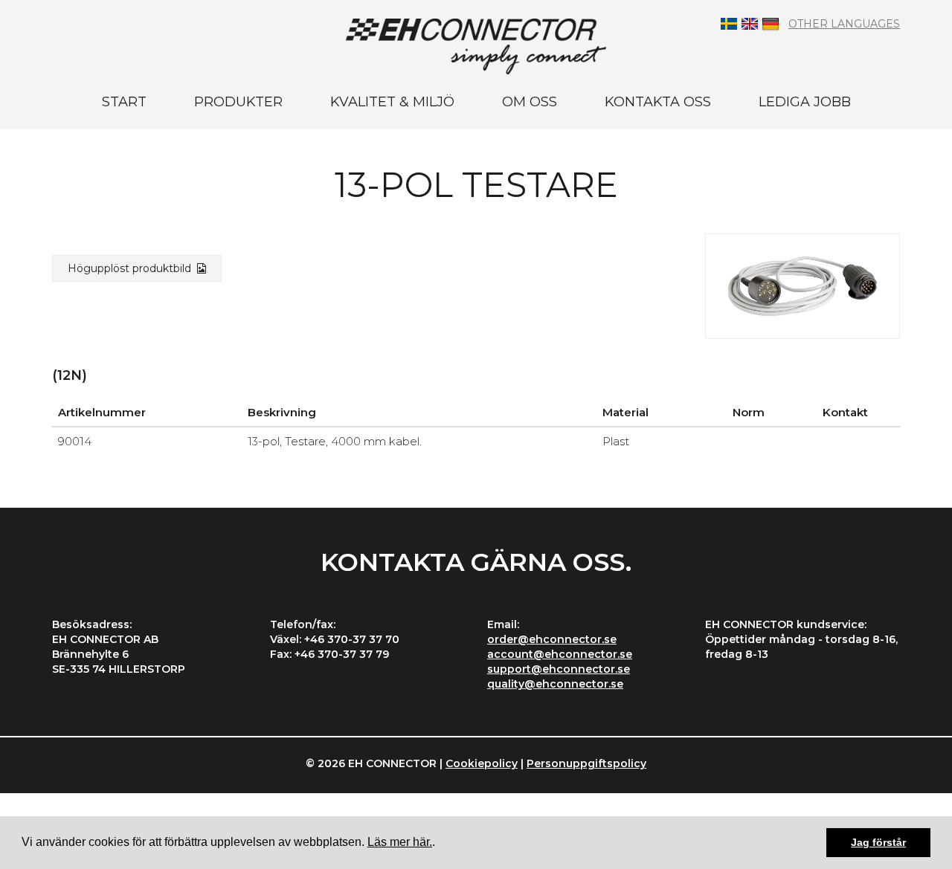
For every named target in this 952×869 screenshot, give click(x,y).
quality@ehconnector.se (555, 684)
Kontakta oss (658, 102)
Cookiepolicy (482, 763)
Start (124, 102)
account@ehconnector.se (559, 654)
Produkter (238, 102)
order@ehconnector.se (552, 639)
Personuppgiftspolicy (586, 763)
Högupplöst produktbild (132, 268)
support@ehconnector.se (558, 669)
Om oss (529, 102)
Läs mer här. (399, 842)
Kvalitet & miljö (392, 102)
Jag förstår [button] (878, 842)
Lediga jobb (805, 102)
